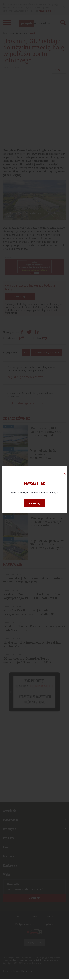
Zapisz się (34, 503)
